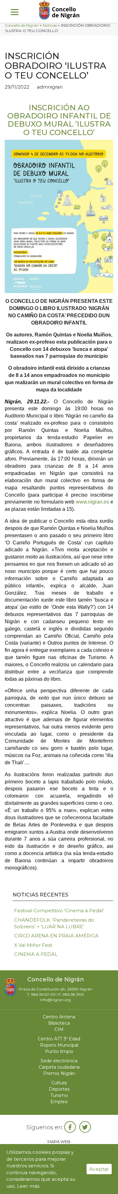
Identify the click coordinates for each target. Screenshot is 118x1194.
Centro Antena (59, 1017)
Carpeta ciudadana (59, 1067)
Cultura (59, 1083)
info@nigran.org (55, 999)
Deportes (59, 1089)
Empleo (59, 1101)
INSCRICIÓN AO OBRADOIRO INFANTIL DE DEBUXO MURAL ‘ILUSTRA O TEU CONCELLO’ (59, 120)
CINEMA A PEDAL (36, 954)
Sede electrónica (59, 1061)
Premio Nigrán (59, 1073)
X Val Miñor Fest (33, 945)
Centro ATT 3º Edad (59, 1039)
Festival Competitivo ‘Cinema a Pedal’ (59, 910)
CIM (59, 1029)
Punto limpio (59, 1051)
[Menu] (14, 11)
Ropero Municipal (59, 1045)
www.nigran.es (92, 501)
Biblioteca (59, 1023)
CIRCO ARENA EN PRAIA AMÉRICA (56, 936)
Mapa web (59, 1141)
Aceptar (99, 1169)
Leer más (28, 1186)
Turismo (59, 1095)
